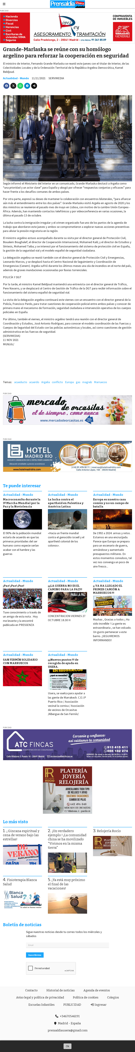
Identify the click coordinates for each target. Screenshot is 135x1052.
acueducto (20, 382)
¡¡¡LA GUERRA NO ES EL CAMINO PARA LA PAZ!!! (65, 587)
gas (78, 382)
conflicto (57, 382)
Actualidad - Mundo (16, 78)
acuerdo (34, 382)
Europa (69, 382)
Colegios (113, 997)
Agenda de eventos (96, 990)
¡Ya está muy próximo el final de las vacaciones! (66, 884)
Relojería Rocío (109, 831)
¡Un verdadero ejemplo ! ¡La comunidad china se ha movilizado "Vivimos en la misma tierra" (67, 839)
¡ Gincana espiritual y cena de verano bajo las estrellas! (21, 835)
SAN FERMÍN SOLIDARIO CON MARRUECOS (20, 661)
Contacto (31, 990)
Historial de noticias (60, 990)
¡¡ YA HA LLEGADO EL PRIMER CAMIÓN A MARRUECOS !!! (107, 589)
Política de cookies (85, 997)
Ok (67, 1046)
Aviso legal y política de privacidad (40, 997)
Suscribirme (34, 955)
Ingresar (100, 1005)
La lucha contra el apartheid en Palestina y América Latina (65, 503)
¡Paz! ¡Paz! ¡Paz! (13, 586)
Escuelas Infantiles (41, 1005)
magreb (87, 382)
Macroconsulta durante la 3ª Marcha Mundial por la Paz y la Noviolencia (21, 503)
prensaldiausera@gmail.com (67, 1030)
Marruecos (100, 382)
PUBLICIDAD (72, 1005)
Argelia (45, 382)
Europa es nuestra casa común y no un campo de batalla (111, 503)
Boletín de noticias (22, 925)
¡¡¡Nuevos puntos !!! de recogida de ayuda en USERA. (63, 663)
